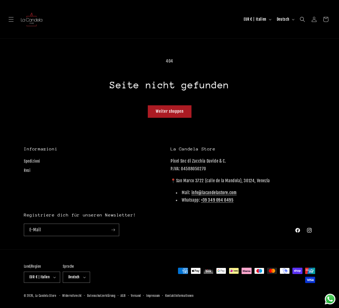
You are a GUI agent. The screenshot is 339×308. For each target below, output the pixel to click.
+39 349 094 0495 (217, 200)
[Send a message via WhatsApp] (330, 299)
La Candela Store (46, 296)
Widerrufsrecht (72, 296)
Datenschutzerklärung (101, 296)
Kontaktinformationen (179, 296)
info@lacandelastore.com (214, 192)
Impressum (153, 296)
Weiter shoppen (170, 111)
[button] (11, 19)
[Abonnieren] (113, 230)
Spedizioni (32, 161)
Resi (27, 170)
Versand (136, 296)
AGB (123, 296)
